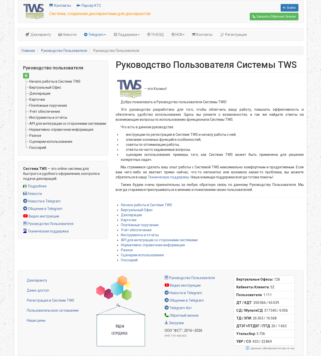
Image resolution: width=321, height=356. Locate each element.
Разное (127, 250)
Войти (291, 8)
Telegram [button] (96, 35)
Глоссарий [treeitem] (37, 148)
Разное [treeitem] (35, 136)
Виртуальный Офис (137, 210)
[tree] (63, 114)
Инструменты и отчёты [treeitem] (48, 117)
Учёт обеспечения (136, 230)
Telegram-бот (180, 308)
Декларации (131, 215)
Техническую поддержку (168, 177)
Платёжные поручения (139, 225)
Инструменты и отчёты (140, 235)
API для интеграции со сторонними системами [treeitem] (67, 124)
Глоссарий (129, 260)
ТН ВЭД (157, 35)
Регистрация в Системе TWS (50, 300)
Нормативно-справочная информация (153, 245)
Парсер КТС (91, 6)
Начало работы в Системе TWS (146, 205)
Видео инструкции (43, 216)
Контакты (62, 5)
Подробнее (37, 186)
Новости (69, 35)
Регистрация (235, 35)
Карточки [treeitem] (37, 99)
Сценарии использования (142, 255)
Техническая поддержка (48, 231)
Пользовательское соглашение (53, 310)
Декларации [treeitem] (39, 93)
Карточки (128, 220)
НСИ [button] (178, 35)
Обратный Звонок (276, 16)
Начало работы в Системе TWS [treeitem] (55, 81)
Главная (28, 51)
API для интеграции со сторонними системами (159, 240)
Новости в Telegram (44, 201)
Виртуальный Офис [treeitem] (45, 87)
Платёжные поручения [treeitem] (48, 105)
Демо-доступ (38, 290)
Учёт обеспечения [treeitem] (44, 111)
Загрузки (176, 323)
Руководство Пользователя (64, 51)
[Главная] (33, 11)
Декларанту (40, 35)
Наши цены (36, 320)
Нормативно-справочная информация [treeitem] (61, 130)
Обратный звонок (184, 315)
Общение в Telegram (44, 209)
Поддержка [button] (127, 35)
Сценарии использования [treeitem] (50, 142)
